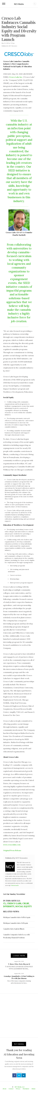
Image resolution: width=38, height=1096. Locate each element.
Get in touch (14, 885)
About (4, 1089)
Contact (11, 1089)
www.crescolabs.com (11, 845)
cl (4, 903)
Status (33, 1089)
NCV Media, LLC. (20, 1087)
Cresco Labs (14, 903)
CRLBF (25, 903)
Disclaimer (26, 1089)
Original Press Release (12, 850)
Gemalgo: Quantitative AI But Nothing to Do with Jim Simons (19, 977)
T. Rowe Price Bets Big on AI (19, 964)
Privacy (18, 1089)
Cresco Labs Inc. (16, 77)
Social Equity (23, 906)
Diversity (8, 906)
